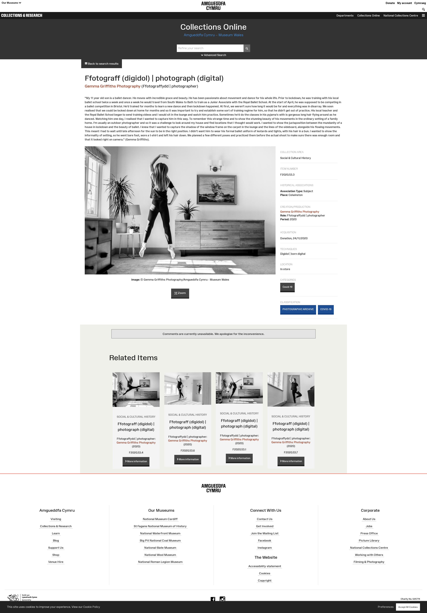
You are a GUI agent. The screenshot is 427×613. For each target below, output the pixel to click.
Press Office (369, 533)
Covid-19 (287, 286)
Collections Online (368, 15)
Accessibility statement (264, 566)
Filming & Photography (369, 562)
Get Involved (264, 526)
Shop (55, 554)
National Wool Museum (160, 554)
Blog (56, 540)
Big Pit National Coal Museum (160, 540)
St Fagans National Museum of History (160, 526)
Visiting (56, 519)
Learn (56, 533)
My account (404, 2)
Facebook (264, 540)
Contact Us (264, 519)
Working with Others (369, 554)
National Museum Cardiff (160, 519)
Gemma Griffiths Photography (113, 86)
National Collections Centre (400, 15)
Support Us (55, 547)
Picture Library (369, 540)
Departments (345, 15)
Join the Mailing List (264, 533)
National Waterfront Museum (160, 533)
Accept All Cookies (408, 607)
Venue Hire (55, 562)
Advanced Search (214, 54)
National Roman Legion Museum (160, 562)
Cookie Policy (91, 606)
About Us (369, 519)
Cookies (264, 573)
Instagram (265, 547)
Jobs (369, 526)
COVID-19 (325, 309)
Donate (390, 2)
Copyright (264, 580)
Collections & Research (21, 15)
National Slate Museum (160, 547)
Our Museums (10, 2)
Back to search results (102, 63)
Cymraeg (420, 2)
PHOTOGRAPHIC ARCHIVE (298, 309)
